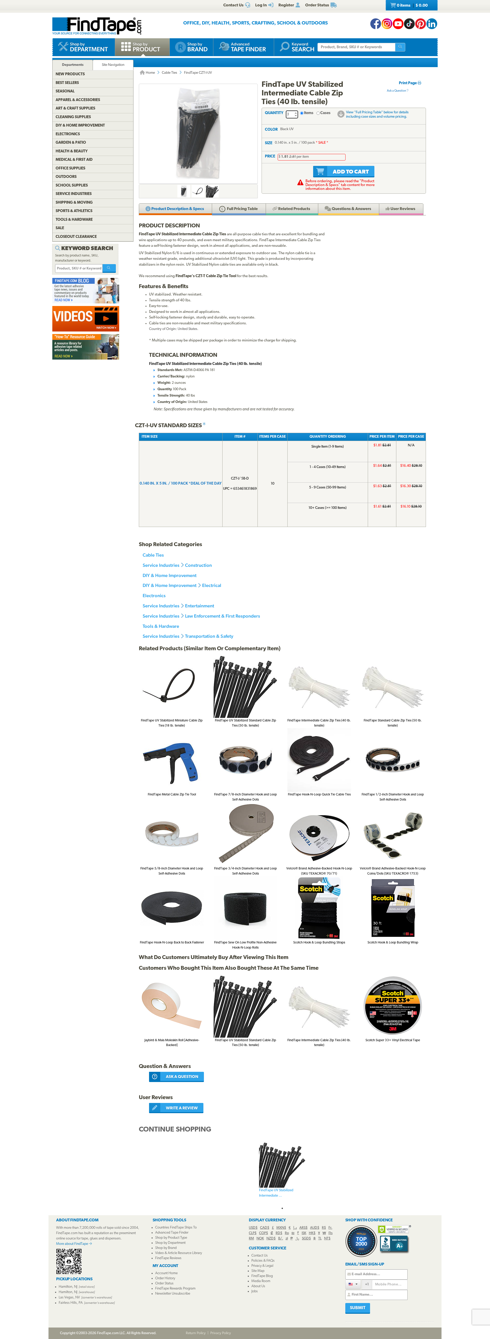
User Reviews (402, 209)
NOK (260, 1238)
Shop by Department (170, 1243)
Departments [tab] (72, 65)
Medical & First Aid (74, 160)
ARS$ (303, 1228)
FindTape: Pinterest (420, 23)
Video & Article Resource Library (178, 1253)
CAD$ (264, 1228)
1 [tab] (282, 1208)
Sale (60, 228)
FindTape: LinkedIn (431, 23)
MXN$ (281, 1228)
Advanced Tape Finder (171, 1233)
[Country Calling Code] (353, 1284)
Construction (198, 565)
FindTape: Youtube (398, 23)
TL (320, 1238)
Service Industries (161, 565)
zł (287, 1238)
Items (308, 113)
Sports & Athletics (74, 211)
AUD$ (314, 1228)
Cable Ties (169, 73)
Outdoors (66, 177)
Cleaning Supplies (73, 117)
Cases (325, 113)
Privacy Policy (220, 1333)
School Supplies (72, 186)
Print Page (408, 83)
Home (150, 73)
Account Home (166, 1273)
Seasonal (65, 91)
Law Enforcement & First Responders (222, 616)
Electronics (154, 595)
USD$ (253, 1228)
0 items (412, 6)
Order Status (164, 1283)
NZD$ (271, 1238)
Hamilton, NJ (68, 1287)
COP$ (263, 1233)
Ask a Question (397, 90)
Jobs (254, 1291)
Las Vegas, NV (69, 1297)
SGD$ (306, 1238)
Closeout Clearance (76, 237)
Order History (165, 1278)
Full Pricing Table (242, 209)
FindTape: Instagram (387, 23)
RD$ (279, 1233)
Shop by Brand (166, 1248)
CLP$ (252, 1233)
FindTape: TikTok (409, 23)
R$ (324, 1228)
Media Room (260, 1281)
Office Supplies (70, 168)
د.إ (295, 1228)
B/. (280, 1238)
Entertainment (199, 605)
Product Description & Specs (177, 209)
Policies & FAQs (263, 1261)
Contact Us (259, 1256)
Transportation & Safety (209, 636)
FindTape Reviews (168, 1258)
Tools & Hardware (161, 626)
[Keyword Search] (109, 268)
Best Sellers (67, 83)
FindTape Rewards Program (175, 1289)
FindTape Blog (262, 1276)
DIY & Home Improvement (170, 575)
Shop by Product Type (171, 1238)
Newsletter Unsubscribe (172, 1294)
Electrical (211, 585)
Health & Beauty (72, 151)
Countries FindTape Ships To (176, 1228)
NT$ (327, 1238)
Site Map (257, 1271)
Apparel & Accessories (78, 100)
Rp (287, 1233)
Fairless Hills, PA (71, 1303)
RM (251, 1238)
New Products (70, 74)
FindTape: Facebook (375, 23)
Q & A (351, 209)
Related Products (293, 209)
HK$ (312, 1233)
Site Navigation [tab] (113, 65)
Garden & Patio (71, 143)
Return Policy (196, 1333)
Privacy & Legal (262, 1266)
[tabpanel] (282, 1173)
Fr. (330, 1228)
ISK (304, 1233)
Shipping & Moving (74, 203)
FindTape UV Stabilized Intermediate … (276, 1193)
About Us (258, 1286)
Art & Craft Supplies (75, 108)
